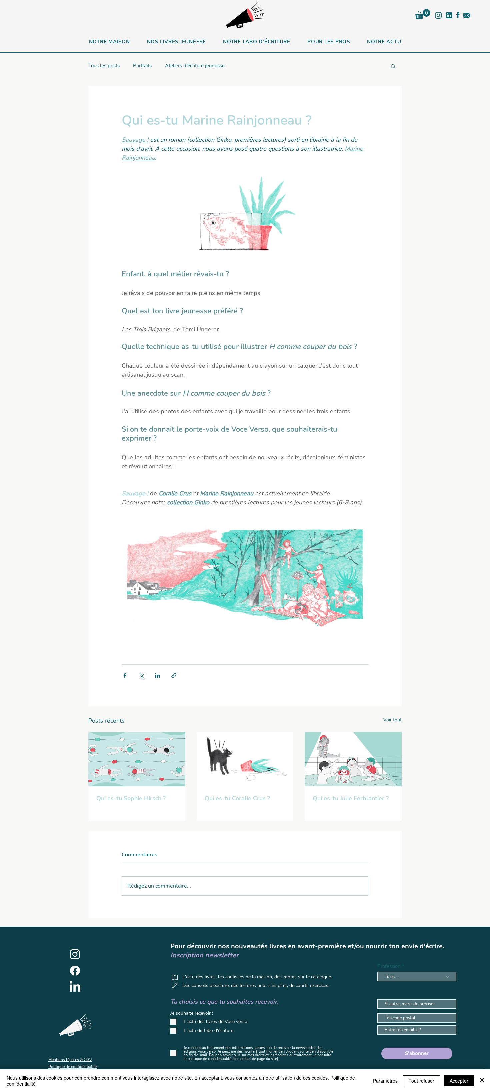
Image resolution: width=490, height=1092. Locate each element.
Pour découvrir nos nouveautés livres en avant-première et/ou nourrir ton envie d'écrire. (307, 946)
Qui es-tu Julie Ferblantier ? (351, 798)
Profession (389, 966)
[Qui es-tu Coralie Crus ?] (245, 759)
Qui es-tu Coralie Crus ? (237, 798)
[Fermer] (482, 1081)
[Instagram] (75, 954)
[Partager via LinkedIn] (157, 675)
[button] (422, 14)
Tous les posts (104, 65)
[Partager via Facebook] (125, 675)
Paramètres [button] (385, 1080)
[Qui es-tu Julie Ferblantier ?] (353, 759)
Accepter (459, 1080)
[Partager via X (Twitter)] (141, 675)
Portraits (142, 65)
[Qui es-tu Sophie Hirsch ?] (136, 759)
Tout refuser (421, 1080)
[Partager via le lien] (174, 675)
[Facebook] (75, 970)
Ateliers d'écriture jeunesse (195, 65)
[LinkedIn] (75, 987)
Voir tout (392, 720)
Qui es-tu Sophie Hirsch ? (131, 798)
